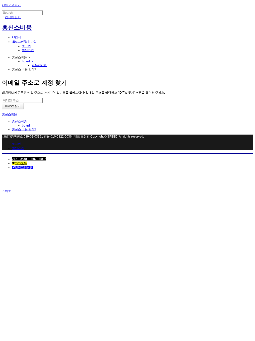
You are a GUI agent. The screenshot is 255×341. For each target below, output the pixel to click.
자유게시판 (39, 65)
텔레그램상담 (24, 167)
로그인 (26, 46)
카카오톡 (21, 163)
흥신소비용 (20, 57)
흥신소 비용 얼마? (24, 69)
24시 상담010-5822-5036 (29, 159)
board (26, 61)
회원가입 (28, 50)
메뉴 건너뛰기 (11, 5)
